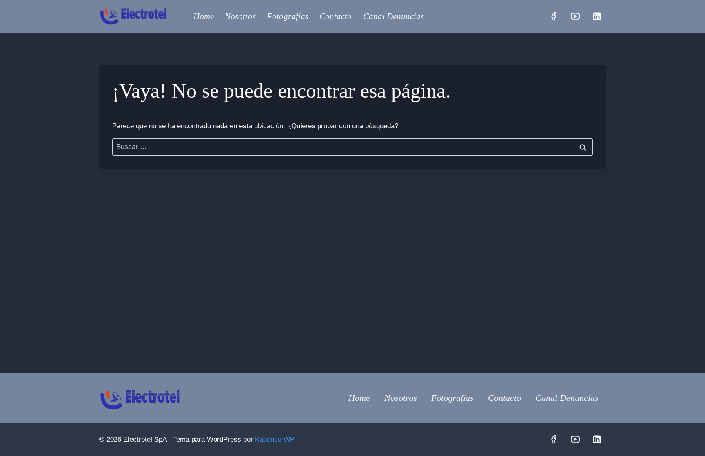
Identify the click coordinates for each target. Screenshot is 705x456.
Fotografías (287, 16)
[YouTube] (575, 16)
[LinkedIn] (597, 16)
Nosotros (240, 16)
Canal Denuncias (393, 16)
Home (203, 16)
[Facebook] (554, 16)
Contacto (335, 16)
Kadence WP (275, 439)
